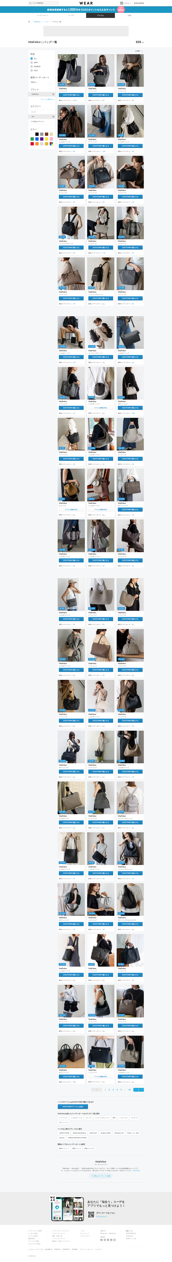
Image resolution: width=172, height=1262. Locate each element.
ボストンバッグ (64, 1122)
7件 (133, 253)
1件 (74, 304)
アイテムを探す (33, 1236)
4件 (74, 253)
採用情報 (65, 1249)
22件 (103, 151)
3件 (103, 100)
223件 (75, 100)
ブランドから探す (33, 1241)
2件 (103, 202)
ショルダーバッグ (76, 1118)
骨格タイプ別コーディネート (61, 1241)
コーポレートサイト (34, 1249)
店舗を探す (31, 1238)
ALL (35, 58)
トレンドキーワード (58, 1238)
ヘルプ (82, 1231)
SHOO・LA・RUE (133, 1133)
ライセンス (98, 1249)
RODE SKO (93, 1133)
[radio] (32, 134)
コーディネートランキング (60, 1231)
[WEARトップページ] (29, 22)
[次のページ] (138, 1090)
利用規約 (75, 1249)
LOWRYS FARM (64, 1133)
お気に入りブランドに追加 (101, 1176)
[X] (101, 1240)
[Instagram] (105, 1240)
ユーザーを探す (33, 1233)
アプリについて (101, 1216)
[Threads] (108, 1240)
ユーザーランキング (58, 1233)
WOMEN (37, 66)
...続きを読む (136, 1170)
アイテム (100, 15)
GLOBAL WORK (106, 1133)
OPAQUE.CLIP (119, 1133)
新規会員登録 (139, 3)
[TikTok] (111, 1240)
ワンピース (134, 1118)
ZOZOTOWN (130, 1233)
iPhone (102, 1233)
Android (111, 1233)
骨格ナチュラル (89, 1148)
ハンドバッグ (123, 1118)
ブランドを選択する (47, 99)
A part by (61, 1138)
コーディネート (42, 15)
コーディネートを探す (35, 1231)
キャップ (88, 1118)
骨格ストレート (64, 1148)
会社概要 (47, 1249)
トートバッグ (63, 1118)
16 (129, 1090)
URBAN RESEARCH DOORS (77, 1138)
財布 (114, 1118)
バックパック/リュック (102, 1118)
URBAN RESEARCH (79, 1133)
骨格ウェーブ (76, 1148)
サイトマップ (84, 1233)
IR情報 (56, 1249)
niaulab (128, 1236)
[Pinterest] (114, 1240)
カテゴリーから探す (34, 1244)
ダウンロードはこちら (105, 1213)
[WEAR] (86, 3)
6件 (133, 100)
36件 (133, 413)
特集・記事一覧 (57, 1236)
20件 (74, 1082)
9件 (74, 151)
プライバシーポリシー (86, 1249)
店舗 (129, 15)
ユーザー (71, 15)
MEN (36, 62)
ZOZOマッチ (130, 1238)
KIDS (36, 70)
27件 (74, 362)
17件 (103, 253)
